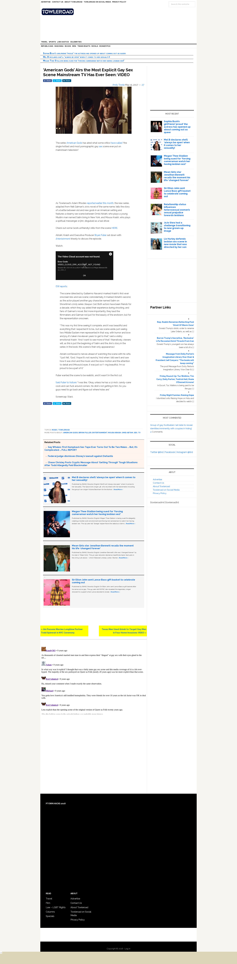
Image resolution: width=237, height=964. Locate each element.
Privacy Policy (159, 493)
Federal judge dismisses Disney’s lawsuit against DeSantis (80, 456)
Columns (50, 911)
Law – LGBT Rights (56, 907)
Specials (50, 916)
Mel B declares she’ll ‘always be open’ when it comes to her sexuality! (76, 57)
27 (143, 85)
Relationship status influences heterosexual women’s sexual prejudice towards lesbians (177, 210)
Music (54, 430)
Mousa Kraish (114, 433)
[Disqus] (93, 680)
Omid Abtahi (127, 433)
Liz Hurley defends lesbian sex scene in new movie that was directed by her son (175, 242)
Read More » (118, 489)
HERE (114, 228)
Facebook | (171, 452)
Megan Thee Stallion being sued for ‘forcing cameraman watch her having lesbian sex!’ (83, 60)
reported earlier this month (100, 203)
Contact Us (158, 483)
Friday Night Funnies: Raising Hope (177, 395)
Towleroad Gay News (119, 11)
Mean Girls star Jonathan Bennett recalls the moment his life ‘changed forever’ (177, 176)
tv (139, 433)
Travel (49, 898)
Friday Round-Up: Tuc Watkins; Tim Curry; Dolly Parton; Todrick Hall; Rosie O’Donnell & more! (175, 379)
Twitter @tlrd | (157, 452)
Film (48, 903)
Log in (127, 949)
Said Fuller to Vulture (66, 382)
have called (116, 143)
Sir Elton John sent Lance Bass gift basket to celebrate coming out (177, 192)
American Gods (74, 143)
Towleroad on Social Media (166, 490)
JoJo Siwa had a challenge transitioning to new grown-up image (177, 226)
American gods (70, 433)
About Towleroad (161, 486)
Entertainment (63, 238)
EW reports (61, 286)
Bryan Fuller (100, 235)
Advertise (157, 479)
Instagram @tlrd (185, 452)
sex (100, 146)
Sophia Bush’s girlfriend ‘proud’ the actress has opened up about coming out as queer (84, 53)
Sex (135, 433)
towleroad (64, 430)
